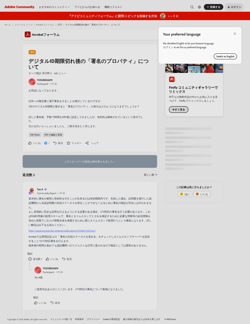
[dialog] (200, 45)
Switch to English (225, 56)
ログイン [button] (168, 47)
